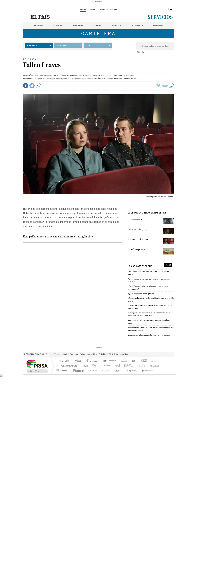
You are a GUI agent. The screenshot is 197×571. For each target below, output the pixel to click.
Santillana (93, 361)
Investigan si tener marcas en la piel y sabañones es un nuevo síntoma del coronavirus (149, 314)
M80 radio (134, 366)
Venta (56, 354)
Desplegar (165, 9)
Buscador (171, 9)
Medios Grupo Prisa (37, 371)
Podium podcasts (166, 366)
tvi (124, 361)
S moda (159, 370)
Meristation (146, 370)
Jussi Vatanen (75, 79)
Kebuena (154, 366)
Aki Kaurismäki (129, 75)
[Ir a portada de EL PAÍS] (40, 17)
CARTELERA (98, 33)
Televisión (158, 26)
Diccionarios (137, 26)
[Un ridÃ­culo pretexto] (168, 251)
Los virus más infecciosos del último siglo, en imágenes (149, 335)
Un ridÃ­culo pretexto (136, 249)
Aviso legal (74, 354)
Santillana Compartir (109, 361)
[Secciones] (26, 17)
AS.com (145, 361)
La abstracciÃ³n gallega (138, 229)
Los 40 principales (79, 361)
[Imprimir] (171, 85)
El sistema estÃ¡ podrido (138, 239)
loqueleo (132, 370)
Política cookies (86, 354)
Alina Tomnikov (38, 79)
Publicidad (64, 354)
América (93, 9)
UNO (85, 366)
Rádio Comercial (168, 370)
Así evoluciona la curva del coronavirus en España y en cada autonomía (149, 280)
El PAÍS (64, 361)
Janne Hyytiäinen (62, 79)
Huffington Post (68, 366)
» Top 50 (168, 265)
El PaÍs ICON (110, 370)
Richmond (62, 370)
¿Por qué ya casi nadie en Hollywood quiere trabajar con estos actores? (150, 287)
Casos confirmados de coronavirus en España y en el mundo (148, 273)
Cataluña (113, 9)
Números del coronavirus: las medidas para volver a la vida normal (151, 299)
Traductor (116, 26)
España (83, 9)
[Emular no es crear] (168, 221)
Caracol (166, 361)
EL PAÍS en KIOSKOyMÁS (108, 354)
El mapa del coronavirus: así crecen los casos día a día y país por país (150, 306)
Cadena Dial (143, 366)
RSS (126, 354)
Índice (121, 354)
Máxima (124, 366)
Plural (87, 370)
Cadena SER (135, 361)
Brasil (102, 9)
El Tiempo (38, 26)
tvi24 (99, 370)
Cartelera (58, 26)
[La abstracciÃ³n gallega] (168, 231)
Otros (38, 85)
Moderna (75, 370)
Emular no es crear (136, 219)
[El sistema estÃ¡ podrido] (168, 241)
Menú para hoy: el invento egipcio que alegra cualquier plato (149, 321)
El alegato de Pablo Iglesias (141, 294)
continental (116, 366)
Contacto (49, 354)
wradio (94, 366)
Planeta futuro (121, 370)
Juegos (97, 26)
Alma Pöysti (50, 79)
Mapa (95, 354)
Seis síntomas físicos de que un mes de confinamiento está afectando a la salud (151, 329)
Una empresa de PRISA (37, 363)
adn (155, 361)
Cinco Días (105, 366)
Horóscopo (78, 26)
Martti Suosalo (87, 79)
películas (28, 59)
